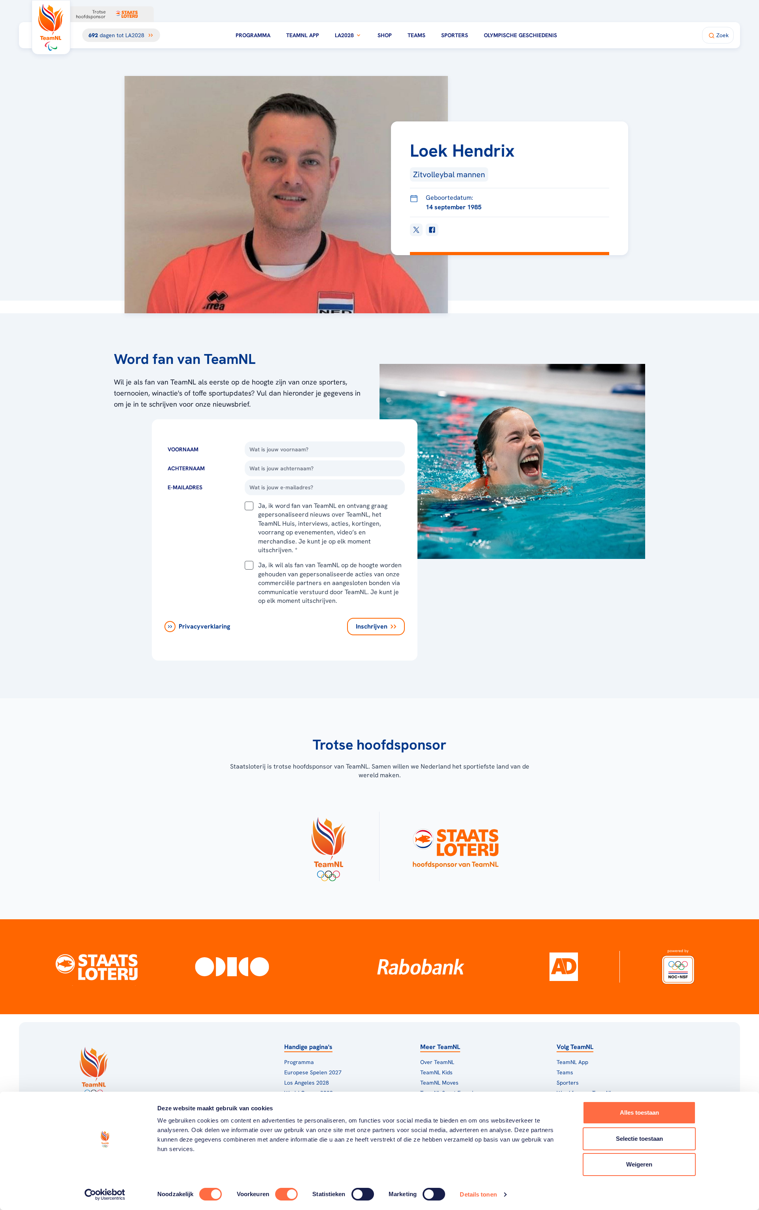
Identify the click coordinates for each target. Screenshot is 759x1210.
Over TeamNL (437, 1062)
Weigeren (639, 1164)
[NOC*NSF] (678, 966)
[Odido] (232, 966)
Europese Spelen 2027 (313, 1072)
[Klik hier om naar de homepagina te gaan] (51, 27)
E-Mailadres (185, 487)
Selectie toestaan (639, 1138)
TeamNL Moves (439, 1082)
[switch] (286, 1194)
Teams (416, 35)
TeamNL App (302, 35)
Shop (385, 35)
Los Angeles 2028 (306, 1082)
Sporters (454, 35)
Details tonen (478, 1194)
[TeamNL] (328, 846)
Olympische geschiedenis (520, 35)
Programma (253, 35)
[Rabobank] (420, 967)
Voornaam (183, 449)
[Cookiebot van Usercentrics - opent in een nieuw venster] (105, 1195)
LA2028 (344, 35)
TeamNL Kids (436, 1072)
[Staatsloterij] (96, 967)
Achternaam (186, 468)
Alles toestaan (639, 1112)
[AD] (563, 966)
